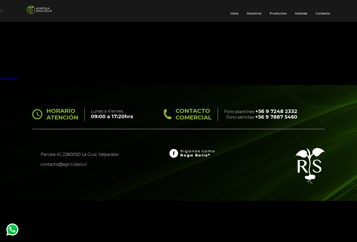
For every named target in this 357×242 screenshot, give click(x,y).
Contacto (322, 13)
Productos (278, 13)
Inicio (234, 13)
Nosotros (254, 13)
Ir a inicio (8, 78)
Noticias (301, 13)
